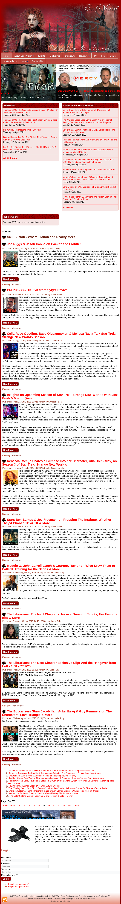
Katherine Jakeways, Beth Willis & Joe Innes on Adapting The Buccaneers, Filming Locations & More (55, 773)
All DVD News (10, 158)
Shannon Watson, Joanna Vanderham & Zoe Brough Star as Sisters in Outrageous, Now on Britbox (54, 791)
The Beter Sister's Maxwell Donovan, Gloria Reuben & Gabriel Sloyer (41, 796)
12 (18, 806)
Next (70, 806)
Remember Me (8, 875)
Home (7, 56)
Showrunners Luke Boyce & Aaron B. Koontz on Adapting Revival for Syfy (42, 776)
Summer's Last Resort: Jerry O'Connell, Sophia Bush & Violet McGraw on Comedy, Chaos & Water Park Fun (88, 178)
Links (23, 61)
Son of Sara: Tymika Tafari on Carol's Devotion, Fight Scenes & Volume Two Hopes (87, 111)
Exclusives (55, 56)
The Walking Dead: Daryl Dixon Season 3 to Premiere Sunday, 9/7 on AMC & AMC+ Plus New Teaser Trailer (58, 788)
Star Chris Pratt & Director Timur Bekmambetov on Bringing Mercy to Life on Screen (45, 91)
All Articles (68, 208)
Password (5, 863)
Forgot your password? (18, 886)
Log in (6, 879)
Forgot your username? (18, 884)
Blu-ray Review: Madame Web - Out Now (22, 130)
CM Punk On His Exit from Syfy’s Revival (37, 290)
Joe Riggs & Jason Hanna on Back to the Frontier (44, 244)
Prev (12, 806)
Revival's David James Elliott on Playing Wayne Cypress (34, 786)
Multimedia (9, 61)
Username (6, 857)
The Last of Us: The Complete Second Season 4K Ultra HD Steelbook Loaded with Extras (30, 111)
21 (64, 806)
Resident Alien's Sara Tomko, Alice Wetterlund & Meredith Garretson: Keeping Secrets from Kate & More (56, 778)
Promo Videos (18, 706)
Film (103, 56)
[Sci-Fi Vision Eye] (39, 818)
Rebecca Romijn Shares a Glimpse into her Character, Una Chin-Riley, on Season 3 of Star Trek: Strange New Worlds (59, 462)
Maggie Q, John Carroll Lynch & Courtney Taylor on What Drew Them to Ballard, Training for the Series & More (58, 567)
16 (39, 806)
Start (5, 806)
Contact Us (37, 61)
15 (34, 806)
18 (49, 806)
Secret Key (6, 869)
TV (95, 56)
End (77, 806)
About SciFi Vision (23, 56)
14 (29, 806)
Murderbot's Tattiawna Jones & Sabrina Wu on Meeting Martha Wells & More (43, 793)
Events (41, 56)
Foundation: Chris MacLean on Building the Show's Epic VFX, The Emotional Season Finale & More (88, 160)
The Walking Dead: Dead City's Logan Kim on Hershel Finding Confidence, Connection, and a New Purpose (87, 121)
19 (54, 806)
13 (24, 806)
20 (59, 806)
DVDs (113, 56)
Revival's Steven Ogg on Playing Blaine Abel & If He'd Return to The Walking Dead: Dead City (51, 771)
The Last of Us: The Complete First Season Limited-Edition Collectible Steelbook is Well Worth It (30, 121)
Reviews (83, 56)
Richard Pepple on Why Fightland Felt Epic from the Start (89, 169)
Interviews (70, 56)
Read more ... (10, 279)
